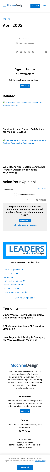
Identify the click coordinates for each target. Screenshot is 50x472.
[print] (46, 52)
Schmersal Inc (10, 288)
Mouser (7, 277)
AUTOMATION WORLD (25, 442)
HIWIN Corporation (12, 270)
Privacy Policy (40, 461)
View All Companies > (25, 298)
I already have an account (25, 225)
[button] (4, 6)
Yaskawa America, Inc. (14, 292)
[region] (25, 195)
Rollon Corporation (12, 284)
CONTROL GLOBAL (16, 445)
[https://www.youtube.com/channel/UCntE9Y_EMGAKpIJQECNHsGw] (29, 431)
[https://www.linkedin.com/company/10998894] (23, 431)
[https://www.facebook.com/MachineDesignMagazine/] (20, 431)
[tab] (9, 189)
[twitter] (25, 52)
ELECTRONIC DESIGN (33, 445)
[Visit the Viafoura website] (41, 200)
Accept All (25, 467)
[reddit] (29, 52)
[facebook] (16, 52)
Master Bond (9, 273)
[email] (33, 52)
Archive (6, 19)
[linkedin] (21, 52)
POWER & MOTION (25, 448)
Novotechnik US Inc (13, 281)
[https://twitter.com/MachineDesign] (26, 431)
